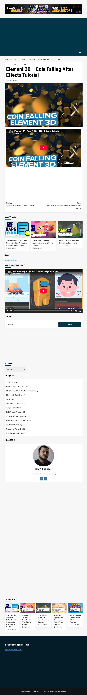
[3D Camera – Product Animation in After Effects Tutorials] (43, 229)
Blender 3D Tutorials (14, 395)
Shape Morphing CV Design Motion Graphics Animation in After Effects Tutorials (16, 242)
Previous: (20, 204)
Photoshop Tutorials (13, 429)
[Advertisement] (44, 34)
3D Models (10, 382)
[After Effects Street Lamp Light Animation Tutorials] (70, 229)
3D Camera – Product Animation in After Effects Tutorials (43, 242)
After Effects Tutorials (13, 65)
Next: (63, 205)
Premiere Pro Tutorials (14, 433)
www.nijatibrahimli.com (13, 650)
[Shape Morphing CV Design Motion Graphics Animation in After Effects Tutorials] (17, 229)
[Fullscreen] (80, 311)
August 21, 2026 (11, 248)
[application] (44, 291)
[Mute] (76, 311)
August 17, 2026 (38, 248)
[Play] (7, 311)
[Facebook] (41, 478)
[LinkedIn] (45, 478)
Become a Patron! (11, 260)
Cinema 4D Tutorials (13, 403)
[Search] (80, 53)
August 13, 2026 (65, 245)
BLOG (8, 399)
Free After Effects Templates (17, 420)
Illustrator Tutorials (13, 425)
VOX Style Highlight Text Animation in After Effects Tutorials (58, 619)
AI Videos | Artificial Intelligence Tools (20, 391)
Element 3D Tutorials (25, 65)
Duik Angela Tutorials (14, 412)
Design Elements (12, 408)
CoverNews (51, 692)
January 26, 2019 (13, 80)
